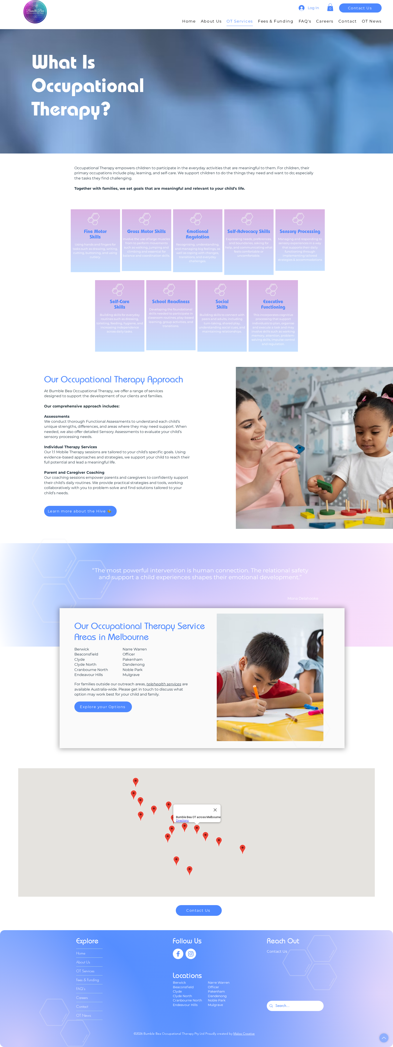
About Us (83, 962)
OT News (83, 1015)
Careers (82, 997)
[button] (330, 7)
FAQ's (80, 988)
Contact (82, 1006)
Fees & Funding (87, 979)
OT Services (85, 970)
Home (80, 953)
